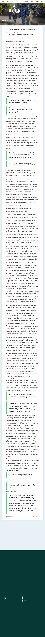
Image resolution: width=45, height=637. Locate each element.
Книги (42, 1)
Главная (26, 1)
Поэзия (37, 1)
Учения (31, 1)
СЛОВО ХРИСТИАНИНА (7, 1)
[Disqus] (22, 534)
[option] (35, 11)
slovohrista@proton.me (36, 598)
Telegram (38, 599)
